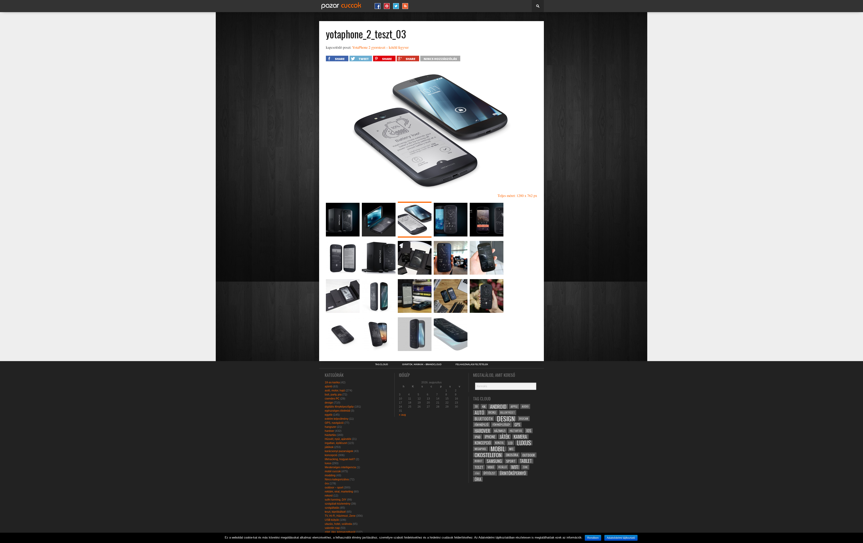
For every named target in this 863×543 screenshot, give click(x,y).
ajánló (328, 386)
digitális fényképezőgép (339, 406)
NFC (511, 448)
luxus (328, 463)
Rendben (593, 537)
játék (504, 436)
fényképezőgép (501, 424)
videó (490, 467)
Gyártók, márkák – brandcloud (421, 364)
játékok (329, 447)
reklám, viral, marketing (339, 491)
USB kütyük (332, 519)
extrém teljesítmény (336, 418)
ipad (477, 436)
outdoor (528, 454)
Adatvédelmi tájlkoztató (621, 537)
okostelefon (488, 454)
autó (479, 412)
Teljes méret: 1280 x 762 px (517, 195)
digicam (523, 418)
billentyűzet (507, 412)
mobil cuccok (333, 471)
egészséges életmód (337, 410)
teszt (479, 467)
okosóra (512, 454)
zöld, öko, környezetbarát (340, 532)
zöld (477, 473)
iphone (490, 436)
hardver (329, 431)
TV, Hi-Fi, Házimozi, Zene (340, 515)
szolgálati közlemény (337, 503)
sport (511, 461)
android (498, 406)
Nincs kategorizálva (337, 479)
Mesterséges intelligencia (340, 467)
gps (517, 424)
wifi (514, 467)
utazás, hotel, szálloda (338, 523)
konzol (499, 443)
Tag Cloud (381, 364)
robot (479, 461)
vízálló (502, 467)
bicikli (492, 412)
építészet (490, 473)
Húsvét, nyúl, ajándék (338, 439)
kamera (520, 436)
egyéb (328, 414)
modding (330, 475)
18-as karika (332, 382)
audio (525, 406)
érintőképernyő (513, 473)
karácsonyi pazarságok (339, 451)
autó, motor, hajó (335, 390)
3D (476, 406)
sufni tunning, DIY (335, 499)
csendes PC (332, 398)
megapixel (480, 449)
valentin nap (332, 528)
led (510, 442)
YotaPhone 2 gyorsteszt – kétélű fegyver (380, 47)
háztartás (330, 435)
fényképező (481, 424)
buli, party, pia (333, 394)
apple (514, 406)
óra (327, 483)
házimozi (499, 430)
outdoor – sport (334, 487)
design (329, 402)
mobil (498, 448)
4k (484, 406)
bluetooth (484, 418)
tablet (526, 461)
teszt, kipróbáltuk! (335, 511)
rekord (329, 495)
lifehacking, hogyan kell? (340, 459)
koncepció (331, 455)
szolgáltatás (332, 507)
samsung (494, 461)
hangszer (330, 426)
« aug (402, 414)
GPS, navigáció (334, 422)
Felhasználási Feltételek (472, 364)
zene (525, 467)
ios (528, 430)
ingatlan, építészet (336, 443)
